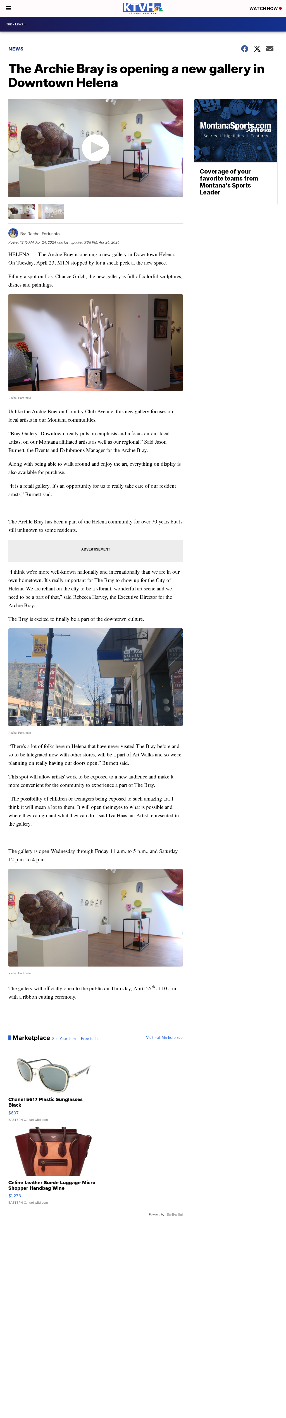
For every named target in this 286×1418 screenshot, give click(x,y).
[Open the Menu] (8, 8)
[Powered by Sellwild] (174, 1215)
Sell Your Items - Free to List (76, 1039)
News (16, 49)
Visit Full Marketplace (164, 1038)
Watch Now (264, 8)
